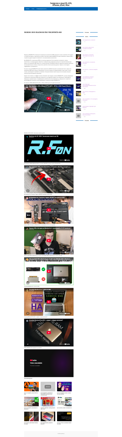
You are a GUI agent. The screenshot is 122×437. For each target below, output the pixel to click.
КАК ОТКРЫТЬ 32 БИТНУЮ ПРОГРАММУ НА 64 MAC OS (88, 55)
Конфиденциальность (42, 8)
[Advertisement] (61, 20)
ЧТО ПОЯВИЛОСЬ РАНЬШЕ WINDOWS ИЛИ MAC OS (88, 77)
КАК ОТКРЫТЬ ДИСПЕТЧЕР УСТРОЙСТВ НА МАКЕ (88, 48)
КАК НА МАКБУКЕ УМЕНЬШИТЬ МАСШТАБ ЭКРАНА (89, 114)
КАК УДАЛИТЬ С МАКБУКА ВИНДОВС (90, 69)
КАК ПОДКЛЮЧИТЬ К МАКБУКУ (89, 40)
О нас (33, 8)
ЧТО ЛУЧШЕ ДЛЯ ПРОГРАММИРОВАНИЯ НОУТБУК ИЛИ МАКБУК (89, 85)
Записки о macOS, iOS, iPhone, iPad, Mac (61, 4)
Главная (27, 8)
